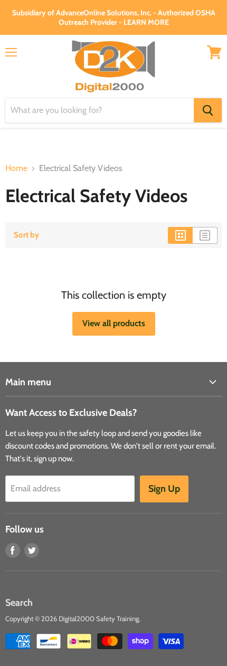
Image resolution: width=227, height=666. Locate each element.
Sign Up (164, 488)
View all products (113, 323)
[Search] (208, 110)
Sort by (26, 235)
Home (16, 168)
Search (19, 602)
